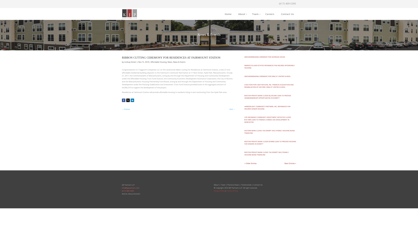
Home (228, 14)
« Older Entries (250, 163)
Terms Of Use (232, 191)
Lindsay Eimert (130, 62)
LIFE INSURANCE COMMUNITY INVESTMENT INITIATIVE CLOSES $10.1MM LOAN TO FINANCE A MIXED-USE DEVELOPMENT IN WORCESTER (267, 119)
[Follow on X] (128, 100)
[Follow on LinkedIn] (132, 100)
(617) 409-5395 (128, 191)
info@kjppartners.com (130, 188)
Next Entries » (290, 163)
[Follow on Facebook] (123, 100)
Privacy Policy (219, 191)
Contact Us (287, 14)
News (170, 62)
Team (255, 14)
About (241, 14)
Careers (269, 14)
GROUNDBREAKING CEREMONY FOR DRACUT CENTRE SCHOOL (267, 76)
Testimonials (246, 185)
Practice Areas (233, 185)
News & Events (179, 62)
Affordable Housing (159, 62)
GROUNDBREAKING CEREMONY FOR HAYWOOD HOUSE (264, 57)
